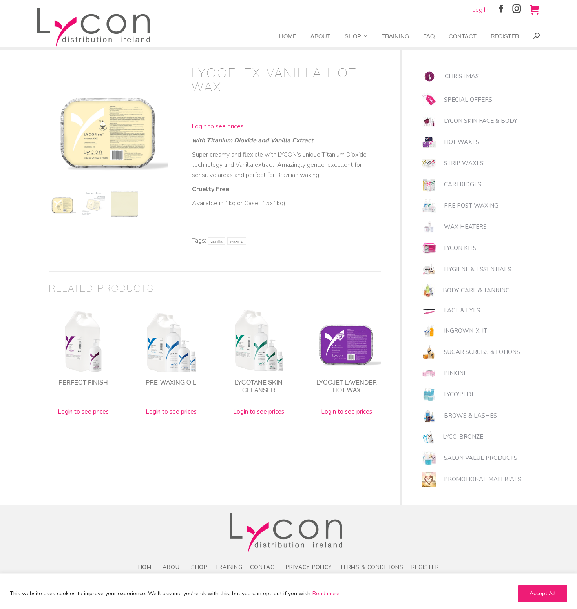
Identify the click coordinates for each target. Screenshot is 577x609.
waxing (236, 241)
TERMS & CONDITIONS (372, 567)
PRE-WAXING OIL (171, 382)
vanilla (216, 241)
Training (229, 567)
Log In (480, 9)
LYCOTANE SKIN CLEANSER (259, 386)
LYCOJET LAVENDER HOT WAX (346, 386)
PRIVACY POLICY (309, 567)
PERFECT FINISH (83, 382)
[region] (288, 591)
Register (425, 567)
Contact (264, 567)
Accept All (543, 593)
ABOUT (173, 567)
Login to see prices (218, 126)
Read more (326, 593)
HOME (146, 567)
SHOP (199, 567)
